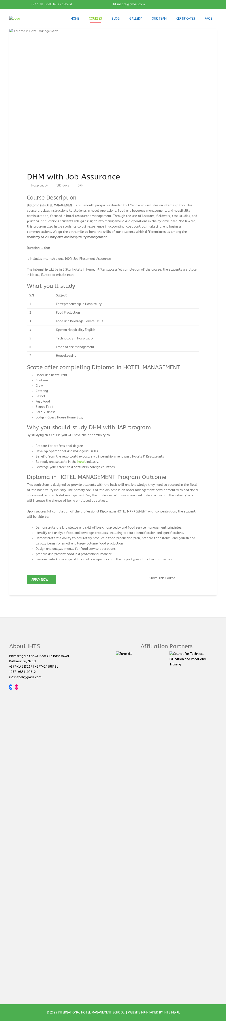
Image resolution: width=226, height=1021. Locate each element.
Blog (116, 19)
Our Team (159, 19)
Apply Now (40, 580)
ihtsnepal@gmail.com (128, 4)
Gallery (135, 19)
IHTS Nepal (172, 1012)
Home (75, 19)
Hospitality (39, 185)
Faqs (208, 19)
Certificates (185, 19)
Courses (95, 19)
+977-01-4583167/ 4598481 (51, 4)
